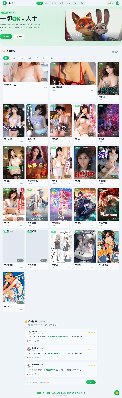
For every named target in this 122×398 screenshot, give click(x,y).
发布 (90, 382)
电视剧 (54, 3)
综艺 (68, 3)
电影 (46, 3)
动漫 (61, 3)
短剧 (75, 3)
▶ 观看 (6, 37)
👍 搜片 (110, 3)
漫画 (82, 3)
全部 (39, 3)
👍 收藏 (19, 37)
